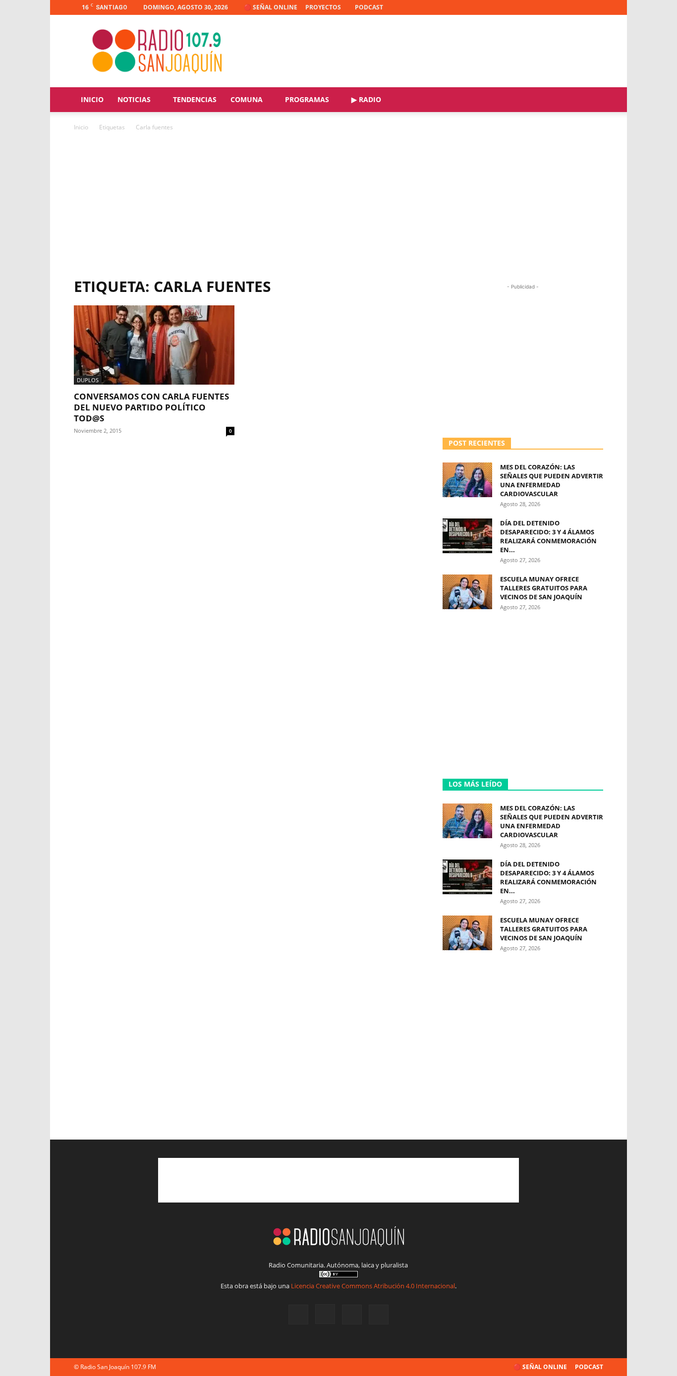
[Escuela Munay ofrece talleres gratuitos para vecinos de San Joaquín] (467, 591)
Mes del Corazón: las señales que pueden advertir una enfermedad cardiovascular (551, 480)
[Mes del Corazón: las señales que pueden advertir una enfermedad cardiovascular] (467, 479)
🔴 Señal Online (270, 7)
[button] (591, 100)
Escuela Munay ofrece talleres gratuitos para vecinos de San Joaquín (543, 587)
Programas (307, 99)
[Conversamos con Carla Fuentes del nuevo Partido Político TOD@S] (154, 345)
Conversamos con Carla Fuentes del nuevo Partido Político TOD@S (151, 407)
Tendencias (195, 99)
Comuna (246, 99)
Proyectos (323, 7)
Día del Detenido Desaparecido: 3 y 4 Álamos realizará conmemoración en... (548, 536)
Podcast (369, 7)
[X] (579, 7)
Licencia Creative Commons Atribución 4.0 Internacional (373, 1285)
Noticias (134, 99)
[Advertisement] (422, 51)
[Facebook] (546, 7)
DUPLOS (88, 380)
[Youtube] (595, 7)
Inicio (92, 99)
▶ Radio (366, 99)
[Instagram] (563, 7)
